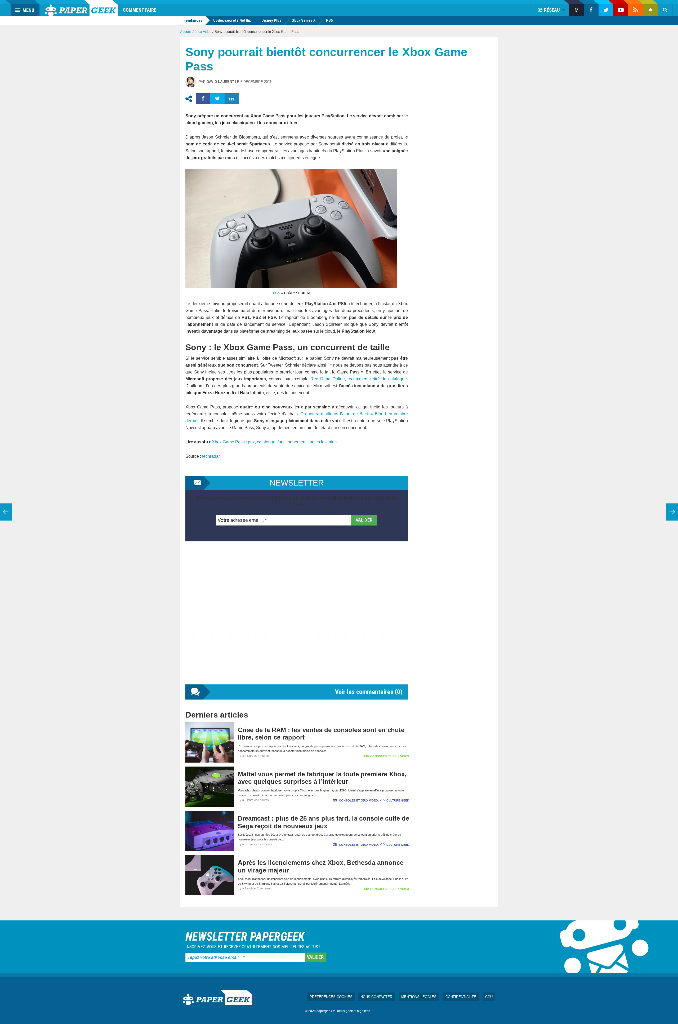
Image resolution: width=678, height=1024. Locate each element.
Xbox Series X (303, 20)
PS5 (329, 20)
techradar (211, 456)
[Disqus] (296, 618)
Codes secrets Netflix (232, 20)
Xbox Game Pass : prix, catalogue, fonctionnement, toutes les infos (274, 442)
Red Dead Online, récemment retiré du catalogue (358, 379)
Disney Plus (271, 20)
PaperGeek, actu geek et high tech (81, 8)
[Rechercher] (665, 10)
